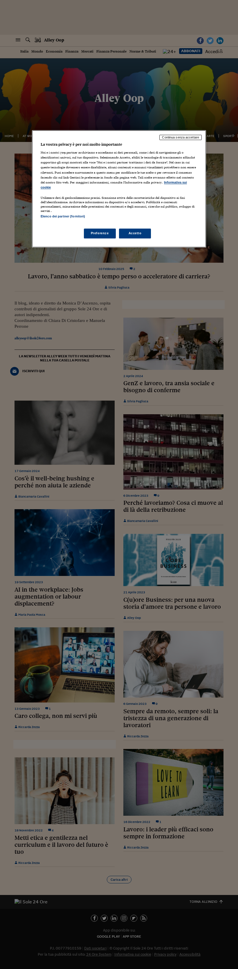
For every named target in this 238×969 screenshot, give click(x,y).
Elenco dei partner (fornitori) (63, 216)
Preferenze (100, 233)
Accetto (135, 233)
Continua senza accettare (180, 137)
